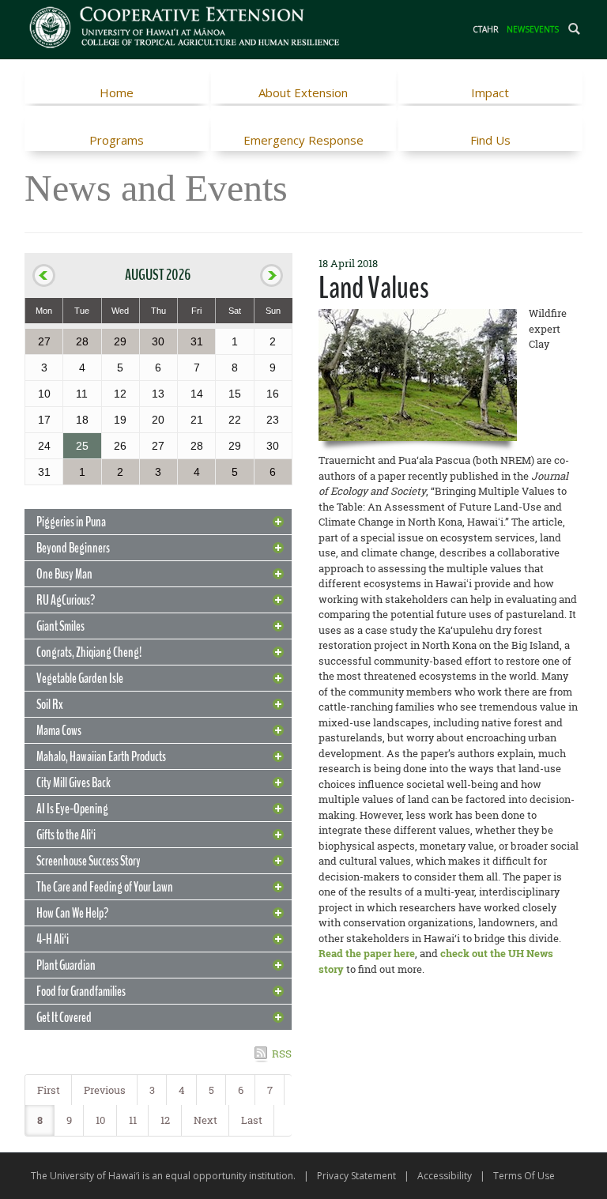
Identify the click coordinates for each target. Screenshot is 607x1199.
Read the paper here (367, 953)
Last (251, 1120)
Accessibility (444, 1175)
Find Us (490, 140)
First (48, 1090)
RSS (282, 1053)
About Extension (303, 92)
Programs (116, 140)
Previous (105, 1090)
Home (117, 92)
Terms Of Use (524, 1175)
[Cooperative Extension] (185, 29)
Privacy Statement (356, 1175)
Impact (490, 92)
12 (165, 1120)
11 (133, 1120)
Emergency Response (303, 140)
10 (100, 1120)
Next (205, 1120)
